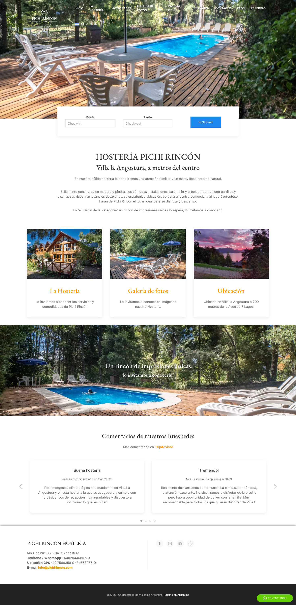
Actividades (121, 8)
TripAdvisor (164, 447)
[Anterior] (6, 59)
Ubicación (201, 8)
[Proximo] (289, 59)
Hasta (148, 117)
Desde (90, 117)
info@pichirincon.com (55, 567)
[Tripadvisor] (180, 543)
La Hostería (96, 8)
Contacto (223, 8)
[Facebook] (159, 543)
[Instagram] (170, 543)
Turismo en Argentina (176, 594)
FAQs (241, 8)
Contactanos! (277, 598)
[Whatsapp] (190, 543)
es (82, 24)
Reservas (258, 8)
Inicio (79, 8)
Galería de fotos (145, 8)
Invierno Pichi (174, 8)
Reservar (206, 122)
